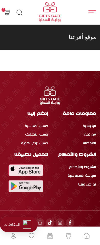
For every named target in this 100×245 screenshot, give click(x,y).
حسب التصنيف (36, 135)
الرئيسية (89, 126)
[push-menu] (92, 12)
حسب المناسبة (36, 126)
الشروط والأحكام (82, 167)
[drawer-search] (19, 12)
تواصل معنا (87, 185)
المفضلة (89, 143)
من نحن (90, 135)
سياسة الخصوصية (81, 176)
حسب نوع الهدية (34, 143)
